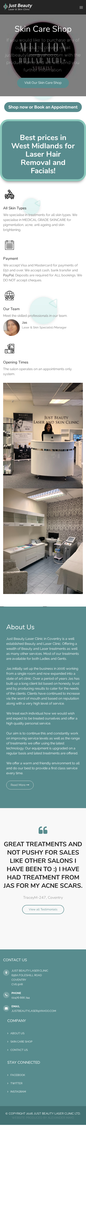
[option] (43, 869)
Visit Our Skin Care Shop (43, 83)
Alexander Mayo (61, 1117)
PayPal (8, 275)
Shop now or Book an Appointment (43, 107)
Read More (18, 785)
